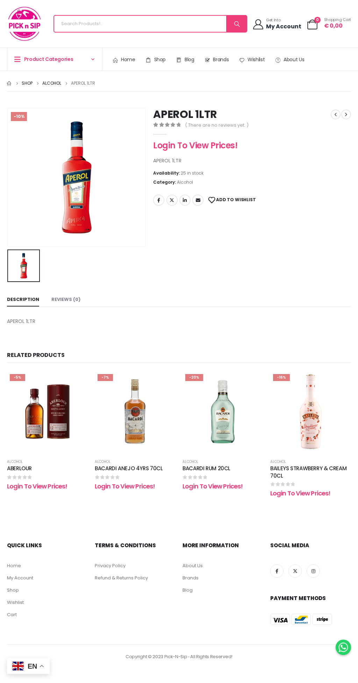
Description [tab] (23, 299)
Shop (160, 59)
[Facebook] (277, 571)
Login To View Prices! (195, 145)
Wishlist (256, 59)
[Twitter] (295, 571)
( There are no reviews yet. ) (217, 125)
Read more (53, 445)
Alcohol (185, 182)
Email (197, 200)
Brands (221, 59)
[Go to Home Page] (9, 83)
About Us (294, 59)
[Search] (236, 24)
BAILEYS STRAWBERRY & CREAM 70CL (308, 472)
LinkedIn (185, 200)
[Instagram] (313, 571)
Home (128, 59)
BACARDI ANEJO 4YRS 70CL (129, 468)
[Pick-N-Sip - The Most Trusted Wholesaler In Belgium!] (24, 23)
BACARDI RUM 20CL (206, 468)
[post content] (47, 411)
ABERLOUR (19, 468)
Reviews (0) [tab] (65, 299)
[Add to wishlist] (77, 381)
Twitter (172, 200)
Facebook (158, 200)
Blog (189, 59)
